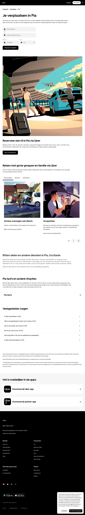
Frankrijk (5, 9)
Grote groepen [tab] (8, 177)
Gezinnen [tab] (17, 177)
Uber (3, 3)
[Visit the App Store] (19, 495)
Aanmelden (76, 2)
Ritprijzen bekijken (10, 48)
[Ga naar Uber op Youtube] (8, 484)
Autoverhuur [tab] (26, 177)
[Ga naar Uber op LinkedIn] (4, 484)
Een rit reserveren (10, 152)
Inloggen (68, 2)
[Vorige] (73, 241)
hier (72, 504)
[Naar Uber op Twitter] (16, 484)
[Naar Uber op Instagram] (12, 484)
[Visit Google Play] (8, 495)
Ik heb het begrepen (75, 511)
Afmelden (64, 511)
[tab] (32, 178)
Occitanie (13, 9)
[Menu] (82, 2)
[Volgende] (78, 241)
